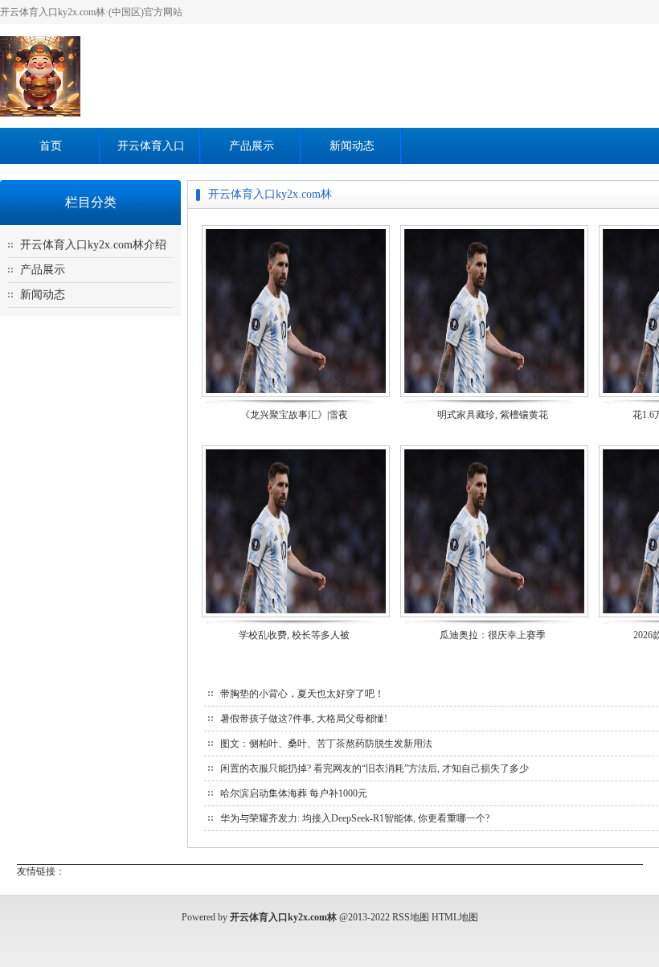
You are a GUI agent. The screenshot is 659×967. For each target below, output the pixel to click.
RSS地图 (410, 917)
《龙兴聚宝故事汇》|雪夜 (294, 414)
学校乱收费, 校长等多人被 (294, 635)
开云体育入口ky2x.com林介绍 (93, 245)
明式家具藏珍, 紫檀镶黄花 (492, 414)
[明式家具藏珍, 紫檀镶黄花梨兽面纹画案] (494, 396)
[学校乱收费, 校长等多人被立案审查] (296, 616)
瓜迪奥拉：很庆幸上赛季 (493, 635)
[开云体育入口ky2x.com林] (40, 113)
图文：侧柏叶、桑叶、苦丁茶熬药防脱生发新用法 (326, 743)
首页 (50, 146)
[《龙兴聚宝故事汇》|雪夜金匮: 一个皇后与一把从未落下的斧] (296, 396)
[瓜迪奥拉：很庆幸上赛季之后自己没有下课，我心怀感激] (494, 616)
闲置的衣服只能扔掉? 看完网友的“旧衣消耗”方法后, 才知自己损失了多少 (374, 768)
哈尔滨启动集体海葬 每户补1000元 (293, 793)
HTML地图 (455, 917)
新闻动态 (352, 146)
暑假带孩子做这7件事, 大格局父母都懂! (303, 718)
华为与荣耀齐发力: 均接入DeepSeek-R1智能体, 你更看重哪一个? (354, 818)
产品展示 (251, 146)
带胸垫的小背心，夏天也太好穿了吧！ (302, 693)
